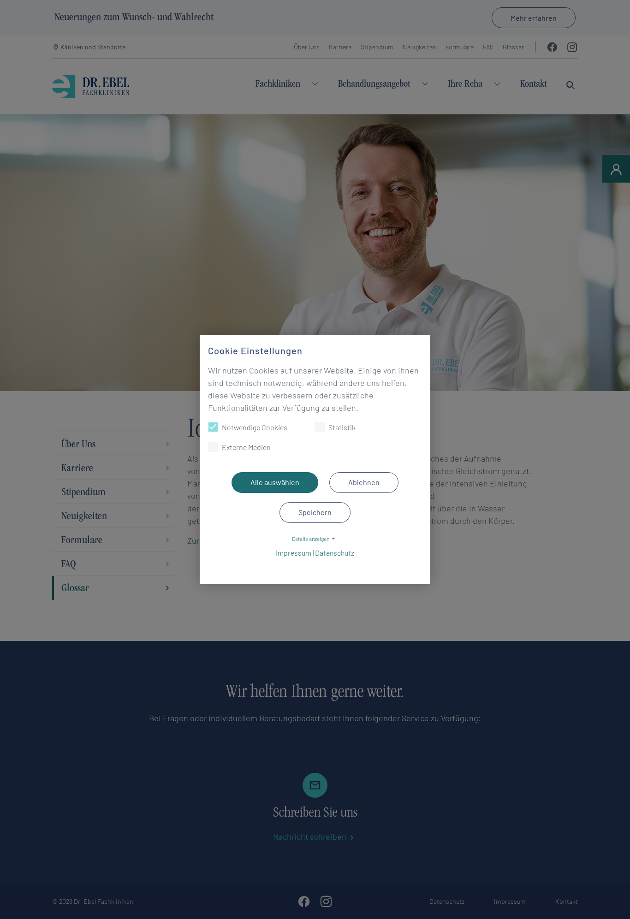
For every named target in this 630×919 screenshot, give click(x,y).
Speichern (315, 512)
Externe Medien (246, 447)
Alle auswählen (274, 482)
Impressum (293, 552)
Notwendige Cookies (254, 427)
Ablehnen (364, 482)
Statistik (342, 427)
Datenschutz (334, 552)
